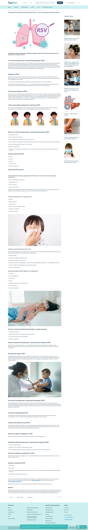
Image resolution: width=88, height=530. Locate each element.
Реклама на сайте (49, 518)
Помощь (66, 512)
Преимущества (48, 507)
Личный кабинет (71, 2)
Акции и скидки (11, 518)
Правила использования (32, 512)
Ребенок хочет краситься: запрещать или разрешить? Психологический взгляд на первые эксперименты (71, 64)
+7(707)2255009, (12, 481)
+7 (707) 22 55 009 (68, 517)
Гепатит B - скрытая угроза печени (71, 114)
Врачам (47, 514)
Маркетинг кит (48, 520)
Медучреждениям (49, 512)
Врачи (9, 7)
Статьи (11, 497)
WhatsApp (19, 481)
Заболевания (29, 509)
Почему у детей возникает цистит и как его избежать (72, 138)
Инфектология (20, 497)
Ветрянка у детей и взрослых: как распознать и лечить (71, 161)
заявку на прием (36, 480)
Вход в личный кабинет (50, 522)
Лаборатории (25, 7)
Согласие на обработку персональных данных (32, 517)
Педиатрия (29, 497)
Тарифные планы (49, 509)
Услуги (32, 7)
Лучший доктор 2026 (47, 7)
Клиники (16, 7)
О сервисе (66, 507)
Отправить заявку (68, 519)
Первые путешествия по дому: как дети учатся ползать (71, 39)
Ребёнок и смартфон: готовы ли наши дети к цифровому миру (71, 90)
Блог (38, 7)
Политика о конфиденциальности (34, 514)
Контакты (66, 509)
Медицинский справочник (32, 507)
